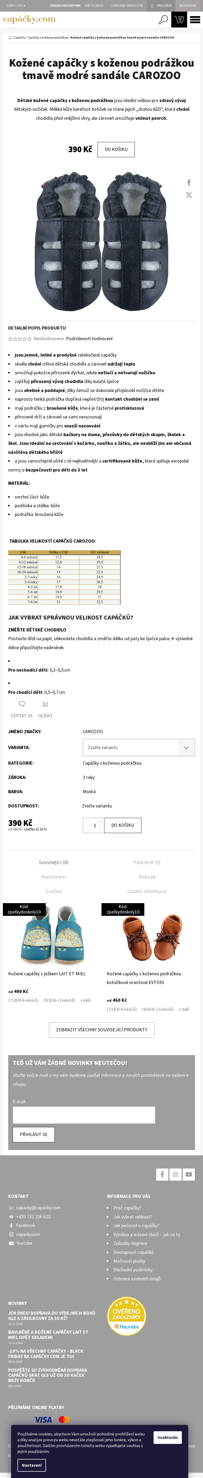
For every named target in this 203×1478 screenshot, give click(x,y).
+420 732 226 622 (33, 1216)
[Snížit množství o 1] (100, 829)
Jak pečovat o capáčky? (136, 1225)
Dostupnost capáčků (133, 1252)
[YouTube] (189, 1174)
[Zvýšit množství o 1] (100, 821)
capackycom (28, 1234)
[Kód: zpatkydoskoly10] (52, 936)
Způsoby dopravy (130, 1243)
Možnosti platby (129, 1261)
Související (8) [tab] (53, 862)
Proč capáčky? (127, 1208)
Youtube (24, 1243)
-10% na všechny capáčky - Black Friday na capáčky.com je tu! (46, 1354)
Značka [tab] (53, 891)
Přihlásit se (34, 1134)
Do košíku (116, 149)
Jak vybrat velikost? (132, 1217)
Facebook (25, 1225)
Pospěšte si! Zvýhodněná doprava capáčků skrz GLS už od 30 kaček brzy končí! (47, 1375)
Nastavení (31, 1465)
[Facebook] (189, 183)
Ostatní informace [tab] (146, 891)
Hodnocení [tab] (53, 877)
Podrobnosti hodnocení (89, 338)
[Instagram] (175, 1174)
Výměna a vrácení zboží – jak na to (146, 1234)
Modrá (89, 791)
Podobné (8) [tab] (146, 862)
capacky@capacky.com (38, 1207)
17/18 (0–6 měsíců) (23, 1000)
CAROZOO (93, 731)
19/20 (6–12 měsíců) (59, 1000)
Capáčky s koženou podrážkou (112, 763)
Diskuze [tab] (147, 877)
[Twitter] (189, 195)
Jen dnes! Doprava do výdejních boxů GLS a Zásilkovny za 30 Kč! (51, 1316)
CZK (20, 6)
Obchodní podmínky (133, 1270)
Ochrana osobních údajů (136, 1279)
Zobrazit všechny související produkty (101, 1030)
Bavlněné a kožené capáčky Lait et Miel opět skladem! (48, 1335)
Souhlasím (168, 1437)
